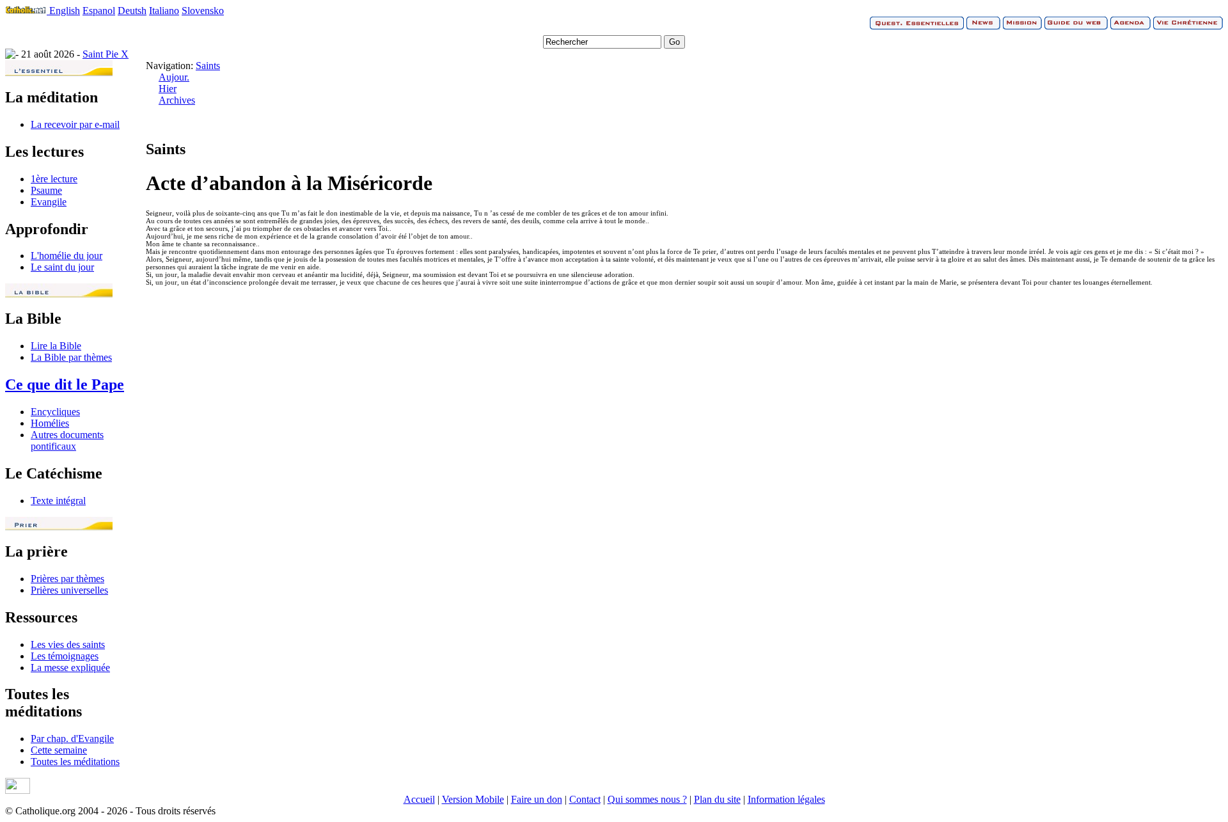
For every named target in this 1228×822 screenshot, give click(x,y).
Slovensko (203, 10)
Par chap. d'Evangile (72, 738)
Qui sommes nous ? (647, 799)
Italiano (164, 10)
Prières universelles (69, 590)
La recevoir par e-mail (75, 124)
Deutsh (132, 10)
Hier (168, 88)
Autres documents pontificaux (67, 440)
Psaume (46, 190)
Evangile (49, 201)
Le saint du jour (62, 267)
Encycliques (55, 411)
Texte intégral (58, 500)
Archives (177, 100)
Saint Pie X (106, 54)
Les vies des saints (68, 644)
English (64, 10)
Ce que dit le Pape (64, 384)
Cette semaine (59, 750)
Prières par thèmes (67, 578)
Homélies (50, 423)
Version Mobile (473, 799)
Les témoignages (64, 656)
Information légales (786, 799)
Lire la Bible (56, 345)
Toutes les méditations (75, 761)
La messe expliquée (70, 667)
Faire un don (536, 799)
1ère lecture (54, 178)
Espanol (99, 10)
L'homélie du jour (66, 255)
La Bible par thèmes (71, 357)
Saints (208, 65)
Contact (585, 799)
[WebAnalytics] (17, 790)
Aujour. (174, 77)
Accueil (419, 799)
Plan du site (717, 799)
